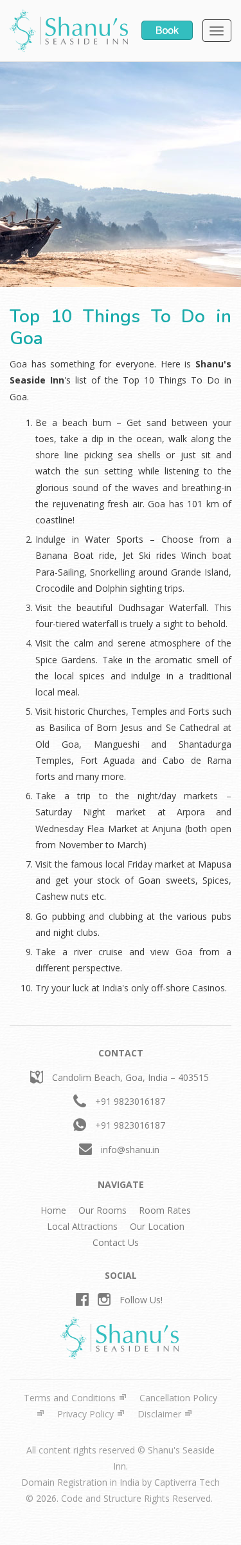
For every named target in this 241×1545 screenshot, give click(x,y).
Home (53, 1210)
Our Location (157, 1226)
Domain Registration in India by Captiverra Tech (120, 1482)
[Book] (167, 29)
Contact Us (116, 1242)
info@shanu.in (130, 1149)
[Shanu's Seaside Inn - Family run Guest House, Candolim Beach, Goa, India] (69, 30)
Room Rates (165, 1210)
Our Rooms (102, 1210)
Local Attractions (82, 1226)
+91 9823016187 (130, 1101)
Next (225, 186)
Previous (19, 186)
